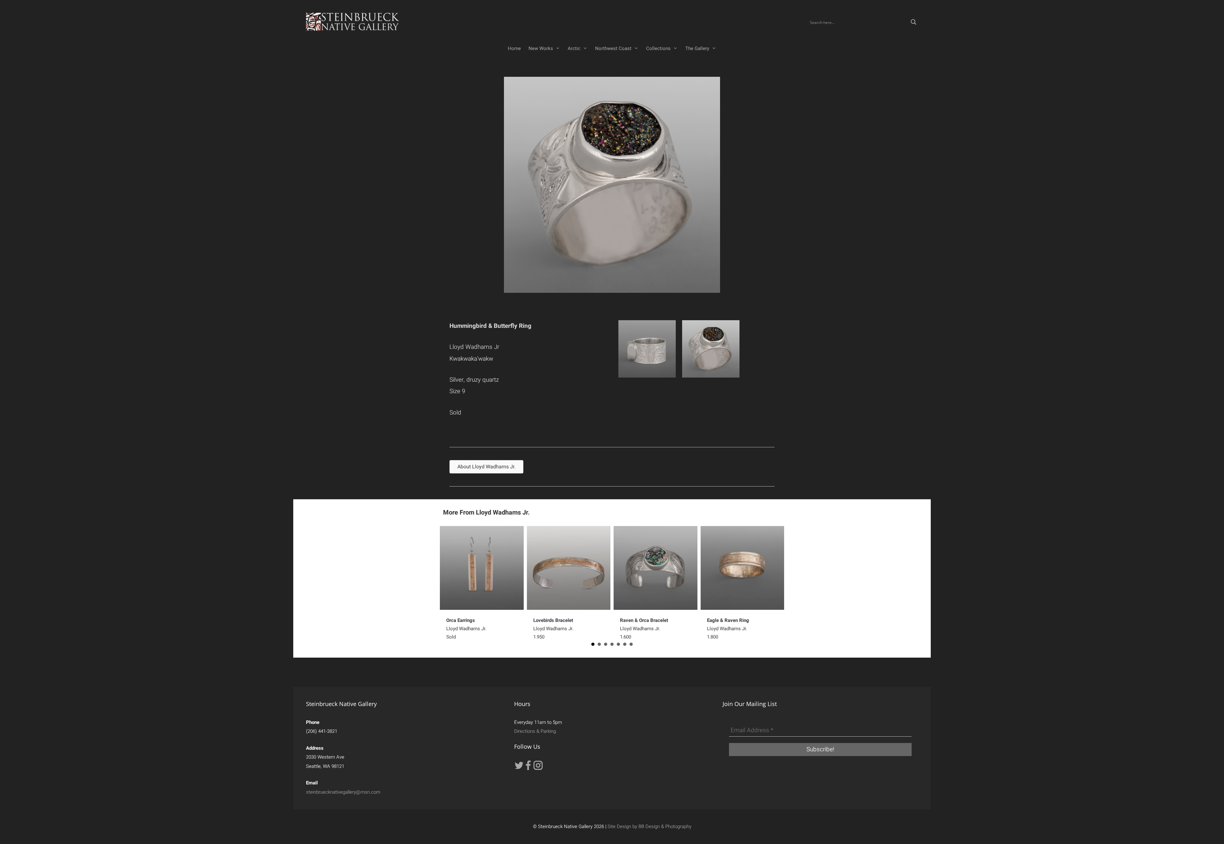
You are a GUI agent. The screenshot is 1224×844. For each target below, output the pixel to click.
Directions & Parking (535, 731)
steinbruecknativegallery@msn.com (343, 792)
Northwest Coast (613, 48)
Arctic (574, 48)
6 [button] (624, 644)
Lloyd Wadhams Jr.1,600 (644, 628)
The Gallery (697, 48)
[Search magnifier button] (913, 22)
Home (514, 48)
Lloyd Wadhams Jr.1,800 (728, 628)
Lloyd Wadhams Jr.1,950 (553, 628)
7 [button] (631, 644)
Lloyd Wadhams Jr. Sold (466, 628)
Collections (658, 48)
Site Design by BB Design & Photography (649, 826)
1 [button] (592, 644)
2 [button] (599, 644)
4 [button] (612, 644)
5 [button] (618, 644)
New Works (540, 48)
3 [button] (605, 644)
